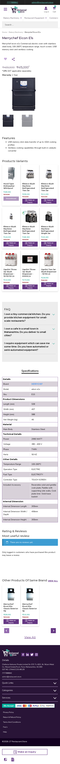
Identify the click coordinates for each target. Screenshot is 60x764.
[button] (5, 9)
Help (5, 732)
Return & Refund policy (12, 717)
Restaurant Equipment (34, 18)
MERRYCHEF (37, 384)
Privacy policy (8, 712)
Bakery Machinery (11, 18)
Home (4, 32)
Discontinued (11, 198)
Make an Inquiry (31, 201)
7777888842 (12, 2)
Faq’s (5, 727)
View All (53, 581)
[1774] (5, 759)
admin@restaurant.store (42, 2)
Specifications (30, 371)
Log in (46, 12)
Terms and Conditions (12, 722)
